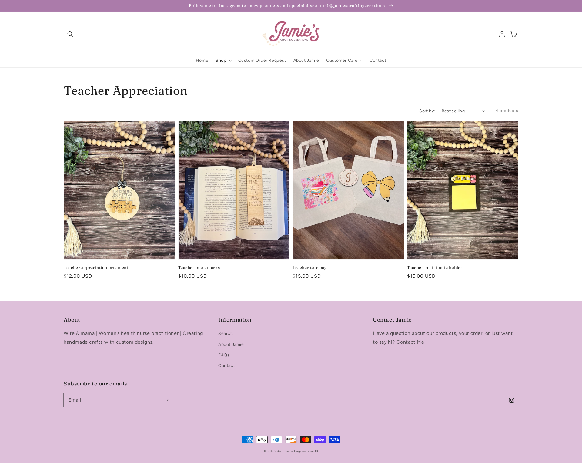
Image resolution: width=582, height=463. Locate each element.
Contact (226, 365)
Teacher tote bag (310, 267)
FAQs (223, 355)
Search (225, 333)
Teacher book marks (199, 267)
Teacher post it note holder (435, 267)
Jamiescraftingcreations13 (297, 451)
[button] (70, 34)
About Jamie (231, 344)
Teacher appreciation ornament (96, 267)
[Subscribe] (166, 400)
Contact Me (410, 342)
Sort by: (427, 111)
